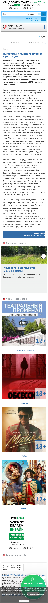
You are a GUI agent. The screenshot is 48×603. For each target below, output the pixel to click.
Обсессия (33, 396)
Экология (7, 49)
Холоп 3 (33, 502)
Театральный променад (30, 344)
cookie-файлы (23, 588)
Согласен (24, 601)
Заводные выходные (34, 42)
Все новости (14, 42)
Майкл (33, 449)
